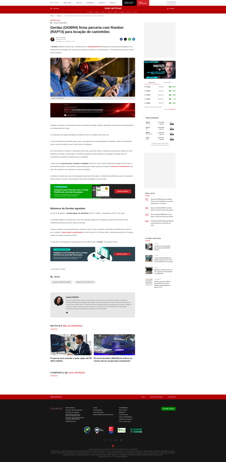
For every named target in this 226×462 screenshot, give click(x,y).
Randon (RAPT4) (94, 47)
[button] (55, 8)
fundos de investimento (120, 166)
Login (95, 407)
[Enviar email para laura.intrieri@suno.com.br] (67, 313)
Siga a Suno (123, 410)
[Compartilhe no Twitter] (125, 39)
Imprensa (122, 412)
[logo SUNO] (54, 3)
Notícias (52, 15)
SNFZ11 (91, 12)
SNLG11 (135, 12)
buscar (172, 8)
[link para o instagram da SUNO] (115, 440)
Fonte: (170, 109)
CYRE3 (148, 95)
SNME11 (122, 12)
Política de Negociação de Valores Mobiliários (75, 418)
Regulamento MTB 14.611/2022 (103, 414)
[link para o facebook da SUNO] (105, 440)
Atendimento (123, 407)
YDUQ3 (148, 87)
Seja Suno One (98, 412)
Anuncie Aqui (123, 414)
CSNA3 (148, 91)
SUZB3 (148, 99)
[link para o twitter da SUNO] (110, 440)
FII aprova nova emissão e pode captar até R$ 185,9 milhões (71, 359)
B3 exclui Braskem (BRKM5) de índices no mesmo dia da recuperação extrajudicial (113, 359)
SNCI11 (128, 12)
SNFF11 (116, 12)
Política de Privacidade (156, 397)
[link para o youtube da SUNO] (121, 440)
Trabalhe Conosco (125, 419)
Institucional (70, 407)
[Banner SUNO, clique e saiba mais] (92, 111)
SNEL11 (104, 12)
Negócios (59, 15)
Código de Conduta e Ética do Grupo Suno (73, 415)
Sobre (143, 397)
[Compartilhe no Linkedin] (133, 39)
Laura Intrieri (72, 297)
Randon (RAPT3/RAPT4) (85, 282)
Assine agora (168, 408)
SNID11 (110, 12)
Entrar (172, 2)
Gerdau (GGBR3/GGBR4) (60, 23)
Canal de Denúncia (125, 417)
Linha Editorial (172, 397)
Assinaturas (97, 410)
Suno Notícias (56, 397)
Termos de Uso (71, 421)
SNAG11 (97, 12)
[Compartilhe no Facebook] (121, 39)
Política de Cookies (72, 412)
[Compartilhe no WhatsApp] (129, 39)
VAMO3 (148, 103)
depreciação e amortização (72, 232)
